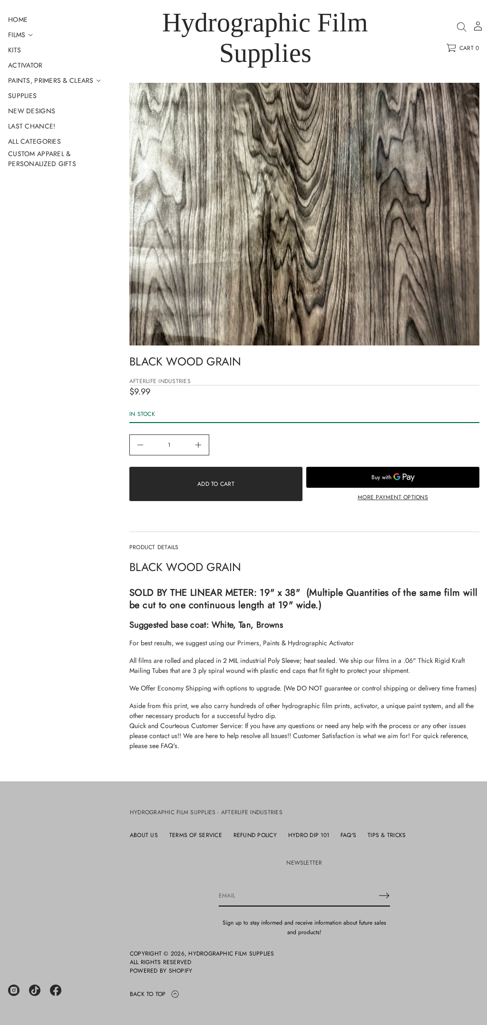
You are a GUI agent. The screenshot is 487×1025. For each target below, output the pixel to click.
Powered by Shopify (161, 970)
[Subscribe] (384, 895)
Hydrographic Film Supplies (265, 38)
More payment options (393, 497)
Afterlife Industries (160, 381)
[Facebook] (55, 990)
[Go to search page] (461, 27)
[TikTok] (34, 990)
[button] (461, 27)
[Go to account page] (478, 29)
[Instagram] (13, 990)
